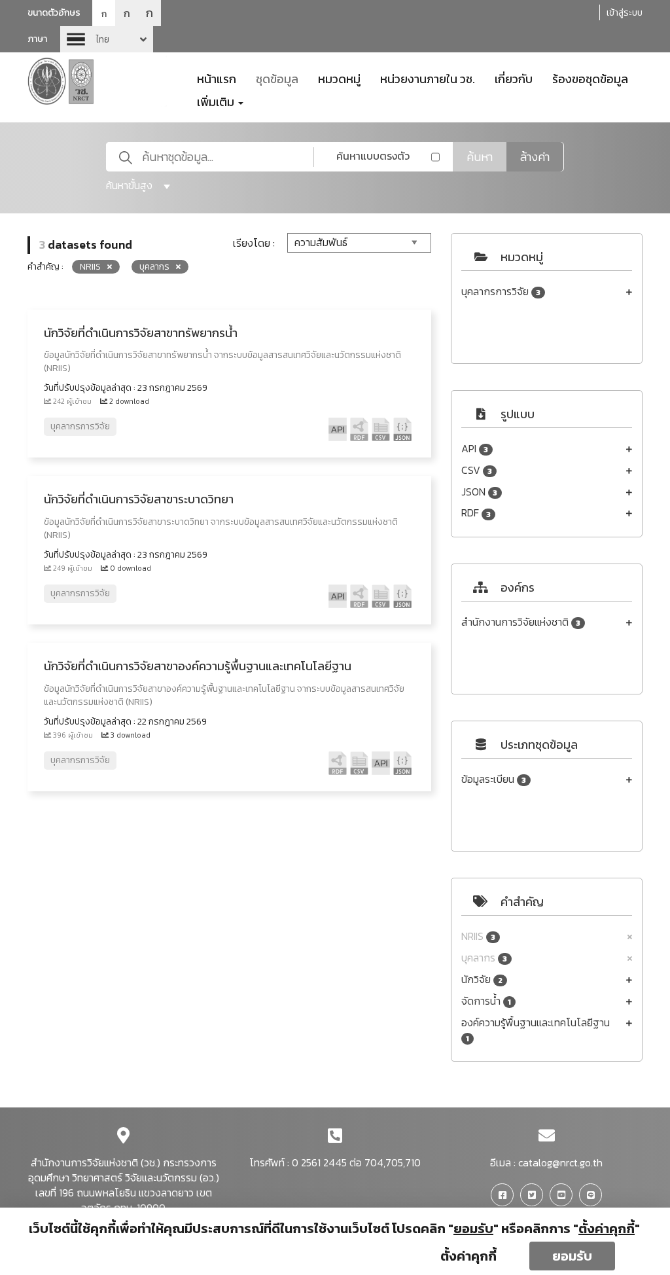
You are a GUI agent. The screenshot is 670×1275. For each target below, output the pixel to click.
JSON (479, 491)
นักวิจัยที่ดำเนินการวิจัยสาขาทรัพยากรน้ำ (141, 333)
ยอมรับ (572, 1256)
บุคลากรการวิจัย (500, 291)
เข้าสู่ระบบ (625, 13)
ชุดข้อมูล (277, 78)
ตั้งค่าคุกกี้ (468, 1256)
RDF (476, 512)
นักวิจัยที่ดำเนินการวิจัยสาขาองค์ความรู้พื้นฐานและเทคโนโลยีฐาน (197, 666)
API (474, 448)
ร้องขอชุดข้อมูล (590, 78)
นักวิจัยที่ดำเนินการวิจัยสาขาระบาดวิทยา (139, 499)
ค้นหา (480, 157)
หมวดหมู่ (339, 78)
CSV (476, 470)
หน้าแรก (216, 78)
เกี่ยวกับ (514, 78)
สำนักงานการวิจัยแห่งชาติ (520, 622)
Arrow (106, 39)
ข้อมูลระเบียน (493, 779)
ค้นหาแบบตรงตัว (373, 156)
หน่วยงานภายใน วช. (427, 78)
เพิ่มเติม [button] (217, 101)
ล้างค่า (535, 157)
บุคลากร (484, 957)
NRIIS (478, 936)
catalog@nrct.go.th (560, 1162)
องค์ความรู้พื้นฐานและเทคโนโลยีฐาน (535, 1030)
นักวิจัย (481, 979)
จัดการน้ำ (486, 1001)
